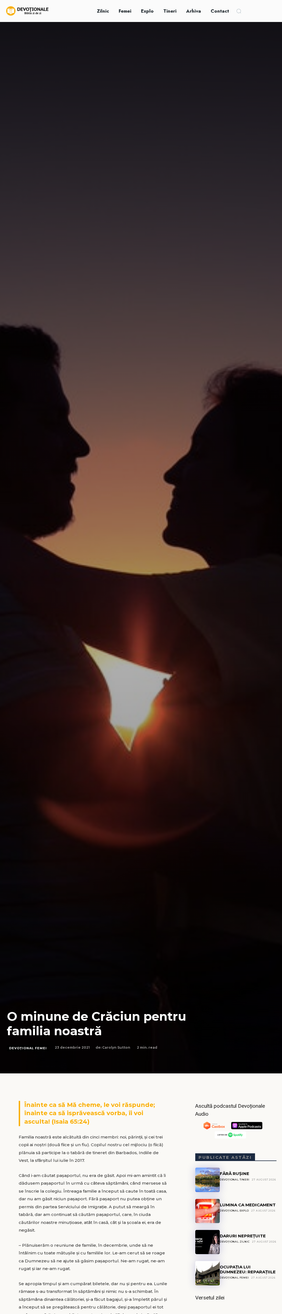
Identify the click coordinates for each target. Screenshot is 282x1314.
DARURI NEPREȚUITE (243, 1235)
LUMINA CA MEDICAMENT (248, 1204)
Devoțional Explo (234, 1210)
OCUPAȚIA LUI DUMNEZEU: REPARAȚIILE (248, 1269)
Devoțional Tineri (235, 1179)
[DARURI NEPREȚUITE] (207, 1242)
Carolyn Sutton (116, 1047)
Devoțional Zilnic (235, 1241)
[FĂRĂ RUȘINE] (207, 1180)
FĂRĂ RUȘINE (234, 1173)
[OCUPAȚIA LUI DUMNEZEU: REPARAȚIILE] (207, 1273)
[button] (238, 10)
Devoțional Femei (28, 1048)
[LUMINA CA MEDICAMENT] (207, 1211)
